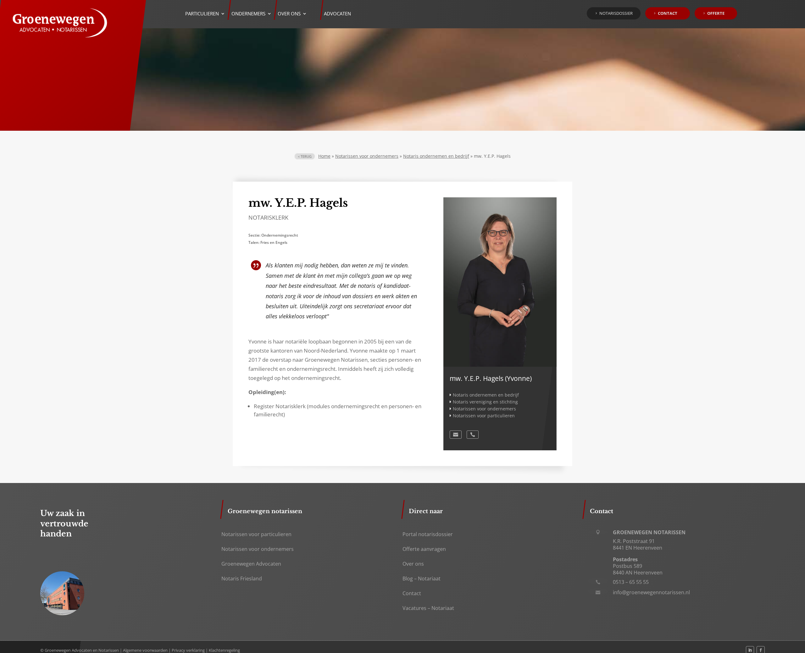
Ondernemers (248, 14)
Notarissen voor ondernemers (366, 156)
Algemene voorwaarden (145, 650)
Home (324, 156)
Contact (667, 13)
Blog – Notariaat (421, 578)
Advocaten (337, 14)
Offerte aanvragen (424, 549)
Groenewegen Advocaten (251, 563)
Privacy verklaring (188, 650)
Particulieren (202, 14)
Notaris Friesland (241, 578)
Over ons (413, 563)
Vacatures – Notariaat (428, 608)
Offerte (715, 13)
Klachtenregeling (224, 650)
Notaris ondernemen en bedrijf (436, 156)
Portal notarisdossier (427, 534)
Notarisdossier (616, 13)
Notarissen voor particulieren (484, 416)
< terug (305, 156)
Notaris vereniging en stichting (485, 402)
